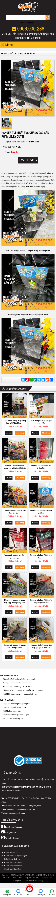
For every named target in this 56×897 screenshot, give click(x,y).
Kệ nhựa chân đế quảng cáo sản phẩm (17, 686)
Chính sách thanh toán (13, 866)
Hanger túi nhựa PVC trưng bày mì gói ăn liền (41, 601)
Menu (8, 44)
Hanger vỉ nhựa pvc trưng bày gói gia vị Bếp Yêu (41, 646)
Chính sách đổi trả (11, 852)
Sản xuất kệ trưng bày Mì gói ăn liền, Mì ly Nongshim (24, 690)
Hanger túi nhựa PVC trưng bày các (41, 556)
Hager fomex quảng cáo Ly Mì (14, 707)
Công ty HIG (18, 881)
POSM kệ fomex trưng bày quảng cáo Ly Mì (20, 694)
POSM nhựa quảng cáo (12, 711)
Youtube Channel (13, 838)
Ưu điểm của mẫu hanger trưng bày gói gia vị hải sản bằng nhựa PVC (15, 467)
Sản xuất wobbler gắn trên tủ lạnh (16, 715)
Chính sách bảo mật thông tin (15, 856)
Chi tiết (8, 433)
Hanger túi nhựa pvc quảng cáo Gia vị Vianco (15, 646)
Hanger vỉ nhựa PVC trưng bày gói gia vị (15, 511)
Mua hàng (20, 433)
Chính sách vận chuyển (13, 862)
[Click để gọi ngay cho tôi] (29, 888)
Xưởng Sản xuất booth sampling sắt (17, 683)
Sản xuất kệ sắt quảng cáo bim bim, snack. (19, 679)
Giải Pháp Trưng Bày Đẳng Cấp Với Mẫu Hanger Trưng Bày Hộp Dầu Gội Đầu (15, 422)
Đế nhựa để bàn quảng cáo (13, 718)
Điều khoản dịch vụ (12, 859)
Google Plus (10, 832)
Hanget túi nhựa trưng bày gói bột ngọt (14, 556)
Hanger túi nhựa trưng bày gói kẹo (41, 511)
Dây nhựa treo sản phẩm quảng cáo (16, 703)
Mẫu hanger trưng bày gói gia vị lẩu (41, 421)
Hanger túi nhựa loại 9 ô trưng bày (41, 466)
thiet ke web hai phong (34, 881)
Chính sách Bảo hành (12, 869)
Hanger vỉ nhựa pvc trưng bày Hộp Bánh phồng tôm (14, 601)
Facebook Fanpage (13, 827)
